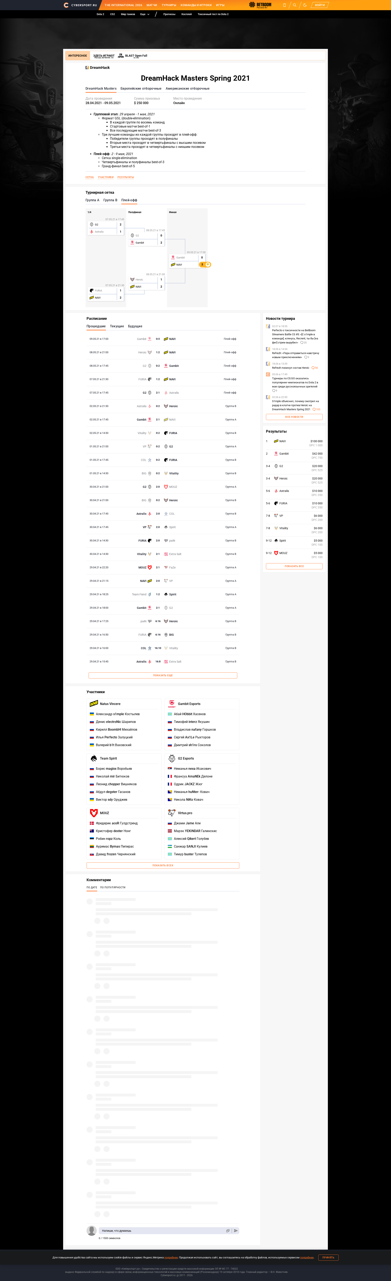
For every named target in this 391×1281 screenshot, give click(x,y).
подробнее (171, 1257)
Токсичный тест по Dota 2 (213, 14)
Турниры (169, 5)
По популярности (113, 887)
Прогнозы (169, 14)
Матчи (152, 5)
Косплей (186, 14)
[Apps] (284, 5)
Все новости (294, 417)
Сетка (90, 177)
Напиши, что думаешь (116, 1230)
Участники (106, 177)
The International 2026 (123, 5)
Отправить (236, 1231)
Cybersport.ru (168, 1275)
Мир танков (128, 14)
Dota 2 (100, 14)
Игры (220, 5)
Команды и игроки (196, 5)
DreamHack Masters (101, 88)
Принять (328, 1257)
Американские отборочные (188, 88)
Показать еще (163, 675)
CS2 (112, 14)
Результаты (126, 177)
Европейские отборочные (141, 88)
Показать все (294, 566)
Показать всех (163, 865)
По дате (92, 887)
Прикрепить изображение (228, 1231)
